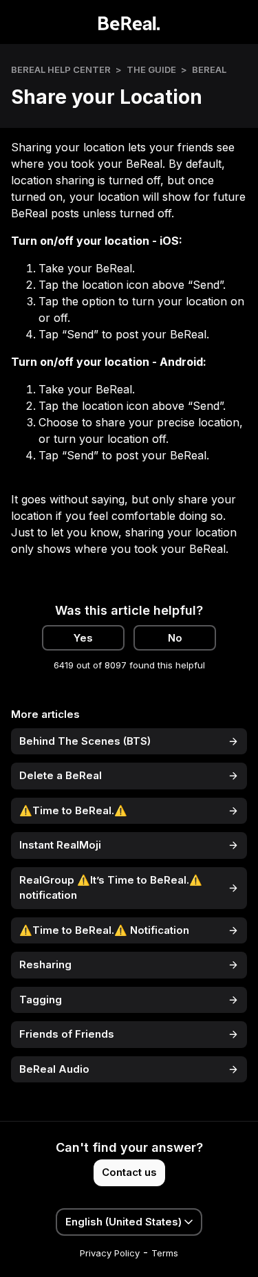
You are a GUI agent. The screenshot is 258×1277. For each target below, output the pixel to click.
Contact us (129, 1172)
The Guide (151, 69)
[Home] (129, 22)
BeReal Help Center (61, 69)
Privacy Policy (110, 1252)
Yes (83, 637)
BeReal (209, 69)
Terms (164, 1252)
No (175, 637)
